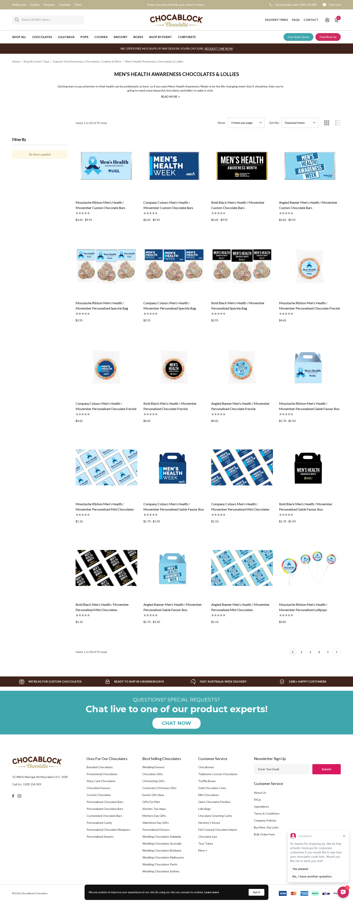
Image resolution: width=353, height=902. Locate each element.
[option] (50, 681)
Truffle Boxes (207, 781)
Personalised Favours (156, 829)
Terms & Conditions (266, 813)
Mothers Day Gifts (154, 815)
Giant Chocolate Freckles (214, 802)
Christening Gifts (153, 781)
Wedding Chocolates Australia (161, 843)
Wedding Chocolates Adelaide (161, 836)
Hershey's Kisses (209, 822)
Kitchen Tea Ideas (154, 808)
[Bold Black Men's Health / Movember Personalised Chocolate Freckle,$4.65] (174, 367)
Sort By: (274, 122)
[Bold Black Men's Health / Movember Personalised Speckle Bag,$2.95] (242, 266)
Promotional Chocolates (102, 774)
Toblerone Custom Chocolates (218, 774)
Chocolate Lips (207, 836)
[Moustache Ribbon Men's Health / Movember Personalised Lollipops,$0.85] (310, 568)
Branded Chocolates (100, 767)
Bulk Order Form (264, 834)
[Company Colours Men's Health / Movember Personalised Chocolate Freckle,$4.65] (106, 367)
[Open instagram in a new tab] (20, 796)
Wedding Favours (153, 767)
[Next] (337, 652)
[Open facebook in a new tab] (13, 796)
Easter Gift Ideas (153, 795)
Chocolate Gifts (152, 774)
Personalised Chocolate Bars (105, 802)
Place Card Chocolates (101, 781)
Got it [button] (256, 892)
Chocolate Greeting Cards (215, 815)
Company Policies (265, 820)
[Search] (16, 20)
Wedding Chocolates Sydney (160, 871)
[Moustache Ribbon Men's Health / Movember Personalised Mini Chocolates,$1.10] (106, 467)
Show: (222, 122)
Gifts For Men (151, 802)
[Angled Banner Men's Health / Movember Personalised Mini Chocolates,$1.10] (242, 568)
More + (202, 850)
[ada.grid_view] (326, 123)
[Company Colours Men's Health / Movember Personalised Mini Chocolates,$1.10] (242, 467)
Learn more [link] (211, 892)
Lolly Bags (204, 808)
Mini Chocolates (208, 795)
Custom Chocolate (99, 795)
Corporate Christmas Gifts (159, 788)
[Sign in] (327, 20)
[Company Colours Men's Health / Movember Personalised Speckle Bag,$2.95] (174, 266)
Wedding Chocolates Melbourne (163, 857)
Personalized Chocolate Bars (105, 808)
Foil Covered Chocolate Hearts (217, 829)
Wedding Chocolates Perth (159, 864)
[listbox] (300, 123)
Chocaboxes (206, 767)
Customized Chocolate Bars (104, 815)
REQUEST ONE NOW (219, 48)
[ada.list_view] (338, 123)
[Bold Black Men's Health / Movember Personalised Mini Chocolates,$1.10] (106, 568)
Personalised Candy (99, 822)
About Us (260, 792)
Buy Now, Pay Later (266, 827)
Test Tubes (205, 843)
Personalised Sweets (100, 836)
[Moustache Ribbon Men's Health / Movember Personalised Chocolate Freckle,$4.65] (310, 266)
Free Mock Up (328, 37)
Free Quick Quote (298, 37)
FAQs (257, 799)
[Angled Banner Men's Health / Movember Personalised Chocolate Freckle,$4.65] (242, 367)
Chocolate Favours (99, 788)
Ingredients (261, 806)
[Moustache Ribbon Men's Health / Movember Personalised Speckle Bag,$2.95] (106, 266)
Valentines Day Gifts (155, 822)
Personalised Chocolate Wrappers (108, 829)
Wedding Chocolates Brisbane (161, 850)
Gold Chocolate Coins (212, 788)
